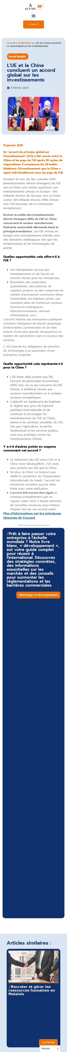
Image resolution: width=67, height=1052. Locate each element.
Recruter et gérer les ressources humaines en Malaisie (31, 990)
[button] (33, 16)
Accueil (11, 43)
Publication (24, 43)
